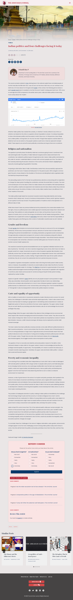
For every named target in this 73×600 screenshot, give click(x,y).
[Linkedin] (40, 590)
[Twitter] (33, 590)
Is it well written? (33, 452)
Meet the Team (34, 577)
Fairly (15, 460)
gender (15, 228)
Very (15, 463)
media (35, 88)
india (10, 526)
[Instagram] (36, 590)
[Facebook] (29, 590)
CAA (27, 83)
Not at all (16, 454)
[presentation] (12, 544)
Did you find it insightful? (18, 452)
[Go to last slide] (4, 551)
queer (26, 279)
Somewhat (17, 457)
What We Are (24, 577)
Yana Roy (7, 559)
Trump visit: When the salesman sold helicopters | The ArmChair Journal (36, 503)
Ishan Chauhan (57, 559)
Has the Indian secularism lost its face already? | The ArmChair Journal (36, 486)
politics (16, 526)
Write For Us (43, 577)
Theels (10, 43)
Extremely (17, 466)
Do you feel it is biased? (52, 452)
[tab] (33, 566)
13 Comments (23, 50)
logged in (19, 518)
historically (55, 336)
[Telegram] (43, 590)
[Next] (69, 551)
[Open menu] (69, 2)
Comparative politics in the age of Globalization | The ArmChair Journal (36, 495)
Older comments (14, 481)
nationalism (33, 217)
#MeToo (37, 267)
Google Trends (38, 127)
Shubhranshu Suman (34, 559)
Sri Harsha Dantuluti (27, 437)
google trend (15, 90)
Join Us (50, 577)
